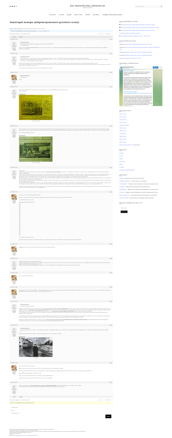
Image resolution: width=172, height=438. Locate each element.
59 (105, 33)
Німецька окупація (124, 125)
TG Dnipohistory (123, 184)
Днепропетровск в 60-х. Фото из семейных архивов (138, 52)
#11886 (110, 244)
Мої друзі (96, 14)
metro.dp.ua (122, 186)
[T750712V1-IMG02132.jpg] (36, 149)
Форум (88, 14)
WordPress (35, 435)
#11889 (110, 258)
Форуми (15, 28)
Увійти (108, 416)
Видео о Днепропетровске (133, 33)
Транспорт (19, 28)
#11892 (110, 301)
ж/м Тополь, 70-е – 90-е (135, 58)
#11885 (110, 191)
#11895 (110, 362)
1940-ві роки (122, 122)
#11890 (110, 272)
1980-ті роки (122, 136)
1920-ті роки (122, 117)
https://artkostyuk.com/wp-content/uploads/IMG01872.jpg (57, 308)
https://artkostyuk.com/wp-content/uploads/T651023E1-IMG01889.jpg (44, 385)
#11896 (110, 382)
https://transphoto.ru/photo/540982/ (53, 171)
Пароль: (12, 410)
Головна (11, 28)
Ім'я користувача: (14, 407)
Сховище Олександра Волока (112, 14)
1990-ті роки (122, 139)
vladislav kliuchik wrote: (24, 42)
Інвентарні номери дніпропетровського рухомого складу (140, 24)
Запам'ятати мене (15, 413)
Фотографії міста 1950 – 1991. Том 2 (140, 36)
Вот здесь (21, 247)
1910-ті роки (122, 114)
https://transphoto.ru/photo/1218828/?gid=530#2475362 (62, 311)
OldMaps (121, 178)
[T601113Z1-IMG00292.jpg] (36, 107)
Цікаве (69, 14)
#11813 (110, 125)
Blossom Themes (25, 435)
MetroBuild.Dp (122, 189)
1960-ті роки (122, 131)
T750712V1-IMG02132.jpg (36, 162)
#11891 (110, 287)
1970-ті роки (122, 133)
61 (110, 33)
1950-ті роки (122, 128)
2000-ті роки (122, 142)
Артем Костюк (123, 58)
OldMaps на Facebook (124, 181)
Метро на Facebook (124, 195)
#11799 (110, 86)
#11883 (110, 167)
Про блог (53, 14)
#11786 (110, 39)
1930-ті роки (122, 119)
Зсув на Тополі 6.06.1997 (125, 145)
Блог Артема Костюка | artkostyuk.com (87, 5)
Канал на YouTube (123, 198)
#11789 (110, 72)
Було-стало (78, 14)
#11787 (110, 53)
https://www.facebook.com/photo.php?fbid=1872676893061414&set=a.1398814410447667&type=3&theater (67, 319)
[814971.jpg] (36, 347)
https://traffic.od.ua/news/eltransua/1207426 (38, 309)
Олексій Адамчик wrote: (24, 56)
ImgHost (11, 434)
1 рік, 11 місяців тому (40, 31)
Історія (61, 14)
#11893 (110, 325)
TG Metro (121, 192)
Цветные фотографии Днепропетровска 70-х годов (138, 44)
